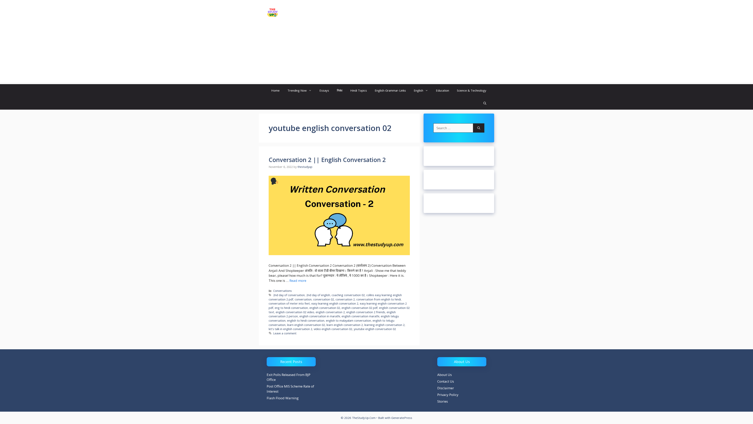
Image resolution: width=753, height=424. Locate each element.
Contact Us (445, 381)
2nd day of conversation (289, 295)
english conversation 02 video (295, 312)
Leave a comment (284, 333)
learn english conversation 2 (344, 325)
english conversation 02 (324, 308)
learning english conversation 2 (384, 325)
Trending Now (297, 90)
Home (275, 90)
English (418, 90)
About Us (444, 374)
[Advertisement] (376, 54)
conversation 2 (345, 299)
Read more (297, 280)
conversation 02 (323, 299)
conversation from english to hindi (378, 299)
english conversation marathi (360, 316)
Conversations (282, 291)
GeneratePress (401, 418)
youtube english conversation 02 (375, 329)
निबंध (339, 90)
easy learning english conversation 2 (334, 303)
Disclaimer (445, 388)
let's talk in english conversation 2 (290, 329)
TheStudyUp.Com (303, 12)
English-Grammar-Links (390, 90)
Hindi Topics (358, 90)
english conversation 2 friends (365, 312)
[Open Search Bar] (484, 103)
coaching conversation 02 (348, 295)
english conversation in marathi (319, 316)
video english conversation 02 (333, 329)
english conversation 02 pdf (359, 308)
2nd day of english (318, 295)
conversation (303, 299)
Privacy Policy (447, 394)
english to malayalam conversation (348, 320)
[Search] (478, 128)
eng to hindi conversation (291, 308)
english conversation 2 (330, 312)
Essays (324, 90)
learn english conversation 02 (306, 325)
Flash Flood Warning (283, 398)
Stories (442, 401)
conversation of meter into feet (289, 303)
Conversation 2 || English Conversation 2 (327, 160)
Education (442, 90)
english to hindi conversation (305, 320)
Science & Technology (471, 90)
